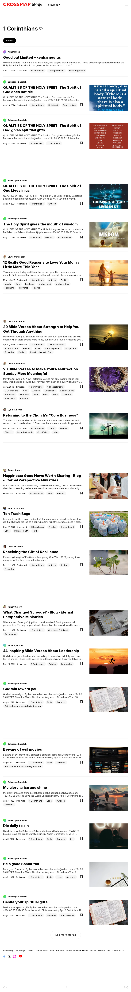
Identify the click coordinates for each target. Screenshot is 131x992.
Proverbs (23, 287)
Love (7, 530)
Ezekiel (64, 280)
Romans (24, 398)
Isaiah (8, 284)
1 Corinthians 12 (73, 910)
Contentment (67, 527)
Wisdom (49, 237)
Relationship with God (41, 352)
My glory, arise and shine (25, 787)
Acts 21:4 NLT (65, 65)
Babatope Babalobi (17, 82)
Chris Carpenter (16, 256)
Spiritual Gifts (67, 915)
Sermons (61, 702)
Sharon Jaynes (16, 508)
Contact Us (118, 950)
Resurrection (69, 105)
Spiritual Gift (37, 143)
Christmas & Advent (58, 630)
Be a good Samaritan (21, 864)
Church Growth (25, 432)
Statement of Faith (45, 950)
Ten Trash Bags (16, 514)
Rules (93, 950)
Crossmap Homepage (14, 950)
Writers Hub (104, 950)
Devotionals (10, 634)
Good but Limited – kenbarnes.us (32, 57)
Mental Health (21, 530)
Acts (25, 390)
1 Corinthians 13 (63, 872)
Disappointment (56, 70)
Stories (9, 40)
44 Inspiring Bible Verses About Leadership (41, 651)
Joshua (64, 565)
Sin (71, 839)
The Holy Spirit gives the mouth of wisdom (40, 224)
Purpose (61, 800)
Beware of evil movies (22, 749)
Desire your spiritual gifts (25, 902)
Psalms (36, 287)
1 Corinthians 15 (63, 697)
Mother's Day (62, 284)
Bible (37, 348)
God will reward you (20, 689)
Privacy (60, 950)
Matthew (67, 394)
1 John (52, 428)
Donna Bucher (15, 546)
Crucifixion (42, 432)
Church (52, 203)
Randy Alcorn (15, 470)
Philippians (71, 348)
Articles (52, 280)
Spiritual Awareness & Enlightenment (23, 706)
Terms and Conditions (77, 950)
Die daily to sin (16, 826)
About (30, 950)
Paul (35, 530)
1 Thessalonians (56, 344)
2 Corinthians (11, 348)
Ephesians (10, 394)
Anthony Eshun (16, 645)
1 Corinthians (37, 70)
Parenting (9, 287)
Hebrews (24, 394)
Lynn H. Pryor (15, 409)
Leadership (66, 664)
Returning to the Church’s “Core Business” (40, 415)
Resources (52, 4)
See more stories (65, 934)
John (17, 284)
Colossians (50, 390)
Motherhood (45, 284)
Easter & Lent (67, 390)
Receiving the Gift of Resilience (30, 552)
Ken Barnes (14, 51)
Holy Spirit (53, 105)
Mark (55, 394)
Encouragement (77, 70)
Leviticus (29, 284)
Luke (45, 394)
